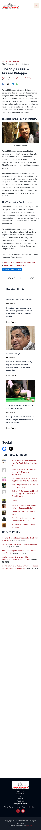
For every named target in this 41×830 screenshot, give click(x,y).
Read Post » (11, 322)
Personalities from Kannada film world (19, 263)
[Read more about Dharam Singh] (20, 338)
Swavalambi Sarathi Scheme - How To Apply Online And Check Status (25, 463)
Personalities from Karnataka (15, 265)
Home (14, 500)
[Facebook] (3, 84)
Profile (20, 799)
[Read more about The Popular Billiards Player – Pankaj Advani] (20, 391)
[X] (8, 84)
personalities (16, 270)
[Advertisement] (20, 33)
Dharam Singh (13, 353)
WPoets (29, 826)
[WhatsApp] (17, 84)
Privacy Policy (8, 807)
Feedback (20, 801)
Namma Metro (20, 794)
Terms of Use (21, 807)
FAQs (20, 796)
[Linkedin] (13, 84)
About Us (20, 791)
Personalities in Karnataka (19, 299)
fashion (6, 270)
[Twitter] (23, 811)
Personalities (6, 80)
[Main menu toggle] (36, 5)
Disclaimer (31, 807)
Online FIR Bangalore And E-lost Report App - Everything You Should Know (25, 493)
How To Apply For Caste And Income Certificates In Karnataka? (24, 472)
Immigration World (20, 804)
